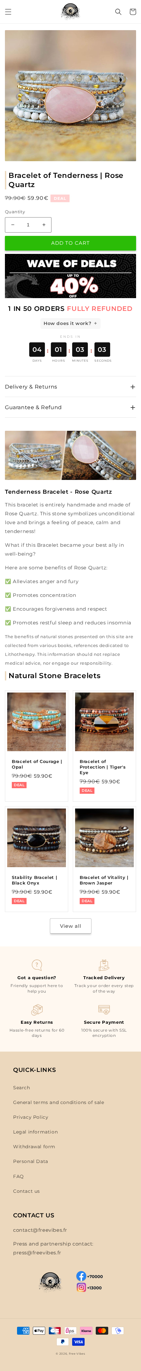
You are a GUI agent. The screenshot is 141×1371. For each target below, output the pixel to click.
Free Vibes (77, 1353)
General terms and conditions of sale (58, 1102)
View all (70, 926)
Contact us (26, 1191)
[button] (8, 12)
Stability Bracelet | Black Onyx (34, 880)
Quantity (15, 211)
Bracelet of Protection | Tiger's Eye (103, 767)
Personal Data (30, 1161)
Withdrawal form (34, 1147)
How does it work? (67, 323)
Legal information (35, 1132)
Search (21, 1088)
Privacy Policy (30, 1117)
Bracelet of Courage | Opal (37, 764)
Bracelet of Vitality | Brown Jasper (104, 880)
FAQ (18, 1176)
